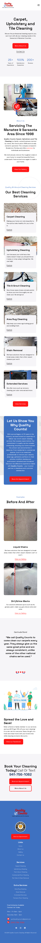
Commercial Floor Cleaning (20, 875)
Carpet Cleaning (20, 866)
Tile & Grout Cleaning (20, 872)
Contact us (20, 855)
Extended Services (20, 895)
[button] (27, 5)
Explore (9, 230)
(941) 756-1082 (17, 922)
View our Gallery (20, 559)
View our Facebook (13, 742)
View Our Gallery (20, 169)
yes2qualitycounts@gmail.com (21, 919)
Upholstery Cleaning (20, 869)
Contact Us (20, 51)
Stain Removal (20, 892)
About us (20, 849)
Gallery (20, 852)
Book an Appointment (20, 781)
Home (20, 846)
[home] (8, 5)
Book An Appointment (20, 479)
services (30, 148)
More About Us (20, 46)
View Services (20, 404)
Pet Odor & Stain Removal (20, 878)
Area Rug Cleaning (20, 889)
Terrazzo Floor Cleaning (20, 898)
